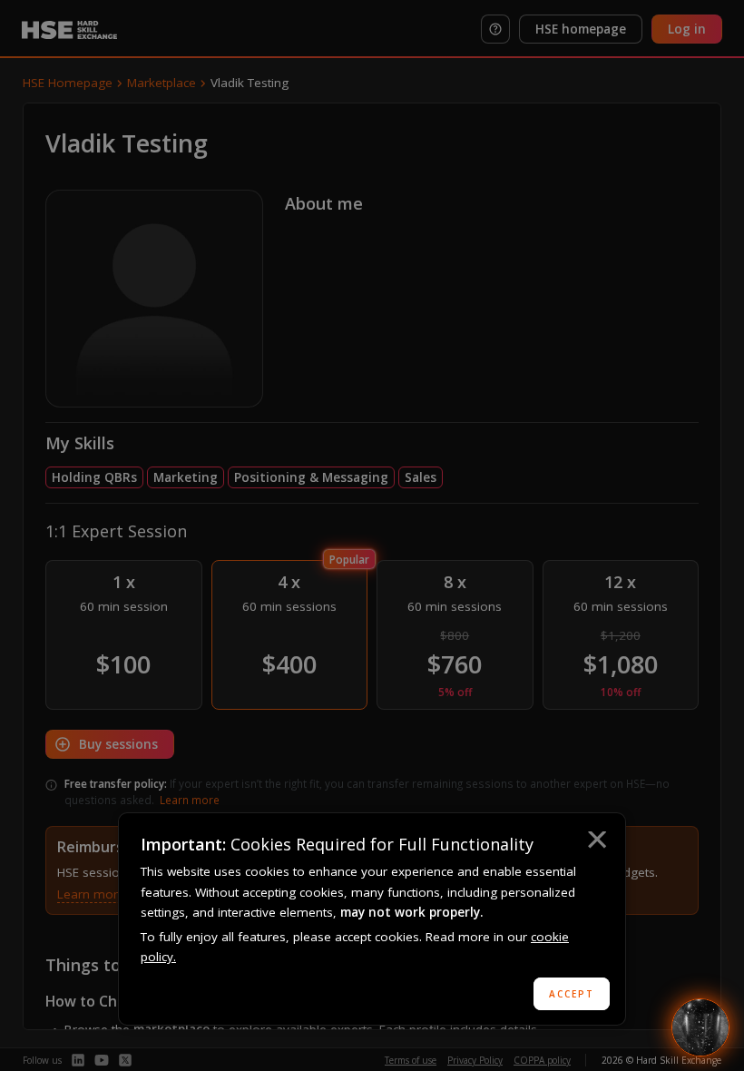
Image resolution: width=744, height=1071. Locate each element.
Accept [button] (571, 993)
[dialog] (372, 919)
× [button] (596, 842)
